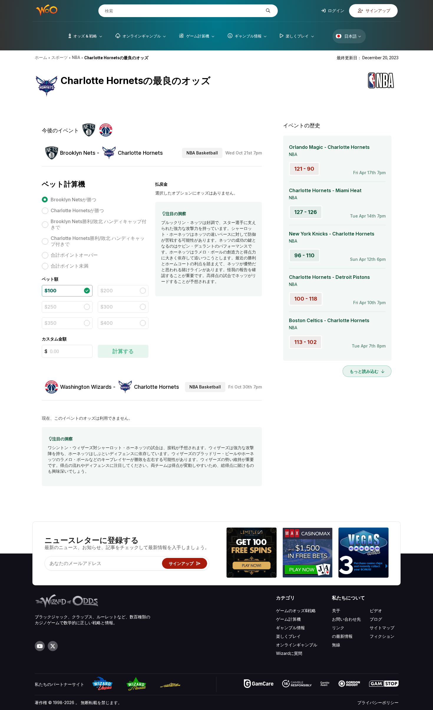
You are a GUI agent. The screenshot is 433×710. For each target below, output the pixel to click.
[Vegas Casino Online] (363, 553)
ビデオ (376, 610)
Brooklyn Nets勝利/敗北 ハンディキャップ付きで (98, 224)
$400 (106, 323)
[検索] (267, 10)
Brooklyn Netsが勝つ (73, 199)
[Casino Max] (307, 553)
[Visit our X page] (53, 646)
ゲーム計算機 (288, 619)
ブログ (376, 619)
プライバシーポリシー (378, 702)
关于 (336, 610)
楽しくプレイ (288, 636)
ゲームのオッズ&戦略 (296, 610)
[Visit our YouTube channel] (40, 646)
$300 (106, 307)
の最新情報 (342, 636)
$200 (106, 291)
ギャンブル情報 (290, 627)
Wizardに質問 (289, 653)
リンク (338, 627)
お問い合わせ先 (346, 619)
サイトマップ (382, 627)
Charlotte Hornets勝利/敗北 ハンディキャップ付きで (98, 241)
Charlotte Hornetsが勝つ (77, 210)
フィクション (382, 636)
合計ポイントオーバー (74, 255)
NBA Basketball (202, 152)
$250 (50, 307)
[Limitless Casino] (252, 553)
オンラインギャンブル (296, 644)
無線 (336, 644)
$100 (50, 291)
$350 (50, 323)
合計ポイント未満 (69, 266)
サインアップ (377, 10)
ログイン (335, 10)
